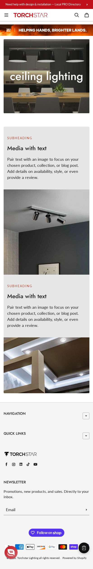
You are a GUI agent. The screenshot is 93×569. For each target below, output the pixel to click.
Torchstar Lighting (27, 558)
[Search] (76, 15)
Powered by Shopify (74, 558)
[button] (11, 552)
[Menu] (6, 15)
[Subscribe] (86, 509)
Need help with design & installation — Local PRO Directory (43, 4)
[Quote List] (84, 548)
